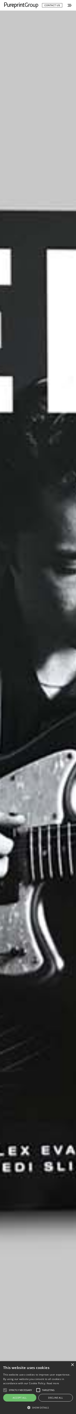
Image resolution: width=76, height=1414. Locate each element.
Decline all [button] (55, 1397)
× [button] (72, 1364)
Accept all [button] (20, 1397)
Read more (53, 1383)
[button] (38, 1407)
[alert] (38, 1387)
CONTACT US (52, 5)
